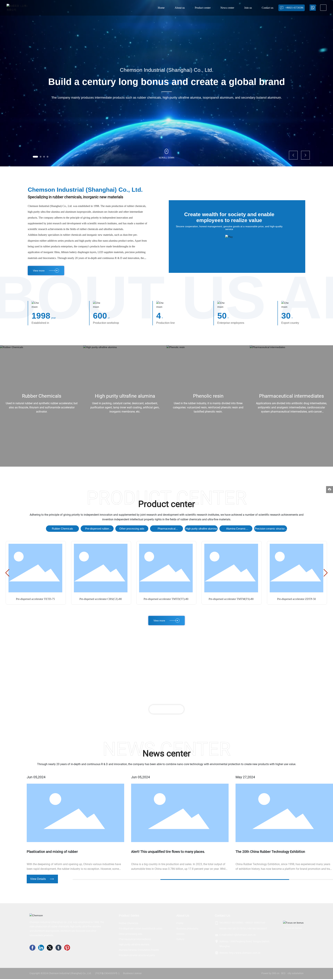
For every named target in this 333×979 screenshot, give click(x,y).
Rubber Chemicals (41, 396)
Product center (166, 504)
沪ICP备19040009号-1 (107, 973)
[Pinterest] (67, 948)
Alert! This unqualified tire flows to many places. (64, 852)
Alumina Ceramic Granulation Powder (236, 529)
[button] (35, 157)
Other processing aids (131, 528)
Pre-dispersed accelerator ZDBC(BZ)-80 (100, 598)
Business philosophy (187, 928)
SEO (283, 973)
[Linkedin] (41, 948)
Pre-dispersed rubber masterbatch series (97, 529)
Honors (180, 934)
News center (167, 753)
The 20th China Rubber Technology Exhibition (166, 852)
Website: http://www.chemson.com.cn (240, 952)
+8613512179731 (236, 928)
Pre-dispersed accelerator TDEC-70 (165, 598)
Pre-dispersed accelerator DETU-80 (231, 598)
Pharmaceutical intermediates (291, 396)
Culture (180, 939)
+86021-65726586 (233, 922)
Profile (179, 923)
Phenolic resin (208, 396)
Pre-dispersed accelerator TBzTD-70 (296, 598)
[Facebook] (32, 948)
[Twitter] (50, 948)
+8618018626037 (257, 928)
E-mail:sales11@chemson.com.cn (237, 934)
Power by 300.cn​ (270, 973)
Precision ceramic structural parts (271, 529)
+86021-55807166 (255, 922)
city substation (296, 973)
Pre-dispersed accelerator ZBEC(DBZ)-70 (35, 598)
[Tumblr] (59, 948)
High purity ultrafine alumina (125, 396)
